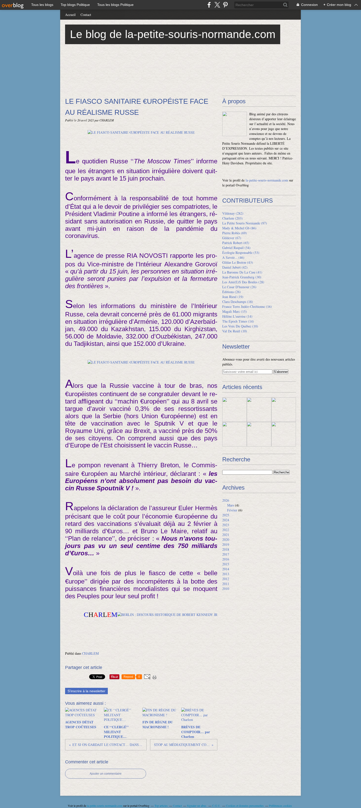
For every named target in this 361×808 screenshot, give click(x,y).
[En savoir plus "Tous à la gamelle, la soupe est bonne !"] (259, 409)
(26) (239, 287)
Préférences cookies (280, 806)
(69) (234, 233)
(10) (240, 326)
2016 (225, 559)
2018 (225, 549)
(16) (247, 306)
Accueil (70, 14)
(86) (239, 228)
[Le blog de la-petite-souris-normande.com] (234, 124)
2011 (225, 583)
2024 (225, 520)
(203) (232, 218)
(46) (233, 257)
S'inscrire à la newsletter (86, 691)
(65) (235, 242)
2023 (225, 524)
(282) (232, 213)
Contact (86, 14)
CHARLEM (90, 653)
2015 (225, 564)
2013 (225, 574)
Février (232, 510)
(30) (241, 277)
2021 (225, 534)
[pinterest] (225, 5)
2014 (225, 569)
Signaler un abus (197, 806)
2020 (225, 539)
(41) (242, 272)
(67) (231, 237)
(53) (240, 252)
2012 (225, 578)
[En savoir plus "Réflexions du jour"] (283, 409)
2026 (225, 500)
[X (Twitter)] (217, 5)
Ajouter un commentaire (106, 773)
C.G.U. (216, 806)
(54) (236, 247)
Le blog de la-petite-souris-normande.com (172, 34)
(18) (237, 301)
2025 (225, 515)
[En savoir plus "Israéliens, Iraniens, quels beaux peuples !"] (234, 434)
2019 (225, 544)
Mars (230, 505)
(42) (235, 267)
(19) (232, 296)
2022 (225, 529)
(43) (237, 262)
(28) (243, 282)
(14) (237, 316)
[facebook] (209, 5)
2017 (225, 554)
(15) (234, 311)
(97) (244, 223)
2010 (225, 588)
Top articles (161, 806)
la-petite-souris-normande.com (267, 180)
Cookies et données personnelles (245, 806)
